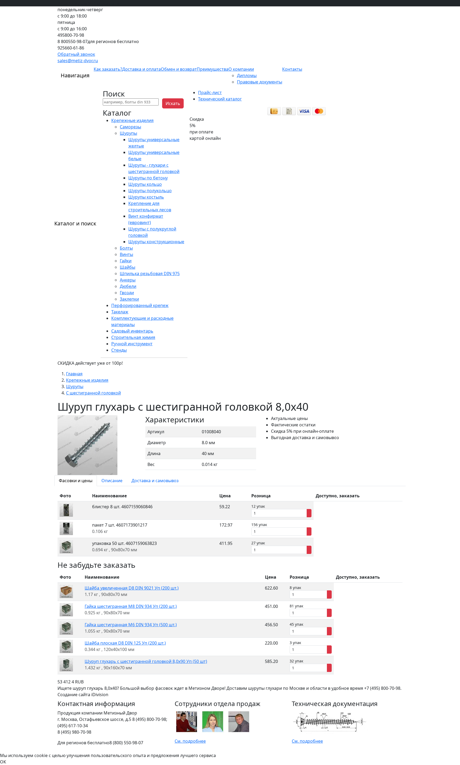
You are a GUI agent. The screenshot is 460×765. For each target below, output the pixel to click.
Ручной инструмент (132, 344)
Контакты (292, 69)
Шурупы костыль (146, 197)
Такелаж (119, 312)
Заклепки (129, 299)
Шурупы (128, 133)
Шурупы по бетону (148, 178)
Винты (126, 254)
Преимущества (212, 69)
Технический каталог (220, 99)
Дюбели (128, 286)
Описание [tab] (111, 481)
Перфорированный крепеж (140, 305)
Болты (126, 248)
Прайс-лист (210, 92)
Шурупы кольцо (145, 184)
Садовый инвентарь (132, 331)
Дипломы (247, 75)
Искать (173, 103)
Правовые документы (259, 82)
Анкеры (127, 280)
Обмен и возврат (179, 69)
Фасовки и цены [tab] (75, 481)
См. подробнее (190, 741)
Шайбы (127, 267)
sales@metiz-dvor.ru (78, 61)
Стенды (119, 350)
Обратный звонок (76, 54)
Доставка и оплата (141, 69)
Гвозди (127, 293)
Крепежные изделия (132, 120)
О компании (241, 69)
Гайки (126, 261)
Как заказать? (108, 69)
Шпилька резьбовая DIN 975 (150, 273)
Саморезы (130, 127)
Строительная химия (133, 337)
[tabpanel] (230, 523)
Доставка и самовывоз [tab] (155, 481)
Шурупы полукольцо (150, 191)
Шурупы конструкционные (156, 242)
